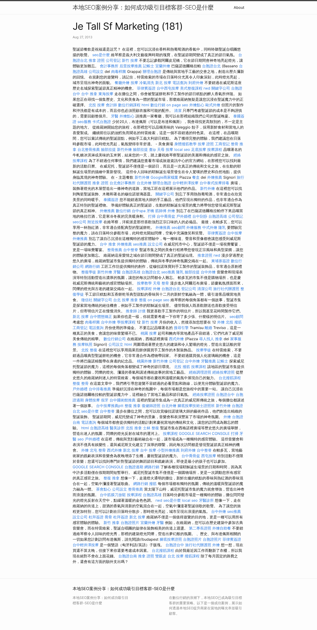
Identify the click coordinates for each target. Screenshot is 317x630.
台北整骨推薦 (89, 149)
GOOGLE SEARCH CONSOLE (204, 433)
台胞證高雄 (217, 216)
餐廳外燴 (122, 82)
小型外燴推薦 (168, 450)
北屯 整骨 (98, 450)
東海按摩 (105, 93)
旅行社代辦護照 (226, 288)
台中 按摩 (148, 450)
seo (81, 439)
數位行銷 (157, 105)
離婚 (208, 327)
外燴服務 (193, 227)
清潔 (177, 110)
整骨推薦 (114, 249)
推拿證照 (204, 255)
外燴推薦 (214, 177)
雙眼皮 (160, 556)
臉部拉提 (108, 149)
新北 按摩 (163, 82)
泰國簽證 (111, 199)
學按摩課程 (126, 322)
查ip (152, 149)
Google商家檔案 (164, 177)
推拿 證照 (97, 60)
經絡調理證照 (200, 372)
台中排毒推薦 (100, 389)
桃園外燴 (144, 361)
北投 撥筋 (234, 322)
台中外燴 (208, 272)
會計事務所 (109, 66)
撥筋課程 (192, 556)
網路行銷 (92, 266)
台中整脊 (130, 249)
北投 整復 (89, 350)
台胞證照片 (130, 522)
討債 (142, 311)
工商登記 (222, 144)
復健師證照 (151, 405)
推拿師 (131, 311)
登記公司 (188, 288)
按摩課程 (214, 149)
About (239, 7)
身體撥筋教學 (185, 144)
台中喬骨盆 (166, 216)
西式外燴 (176, 338)
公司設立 (96, 71)
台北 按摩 (121, 299)
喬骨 (108, 517)
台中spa (139, 210)
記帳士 (148, 66)
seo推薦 (140, 244)
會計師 (111, 105)
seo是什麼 (101, 54)
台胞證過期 (134, 467)
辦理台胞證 (152, 71)
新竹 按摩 (130, 60)
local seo (182, 149)
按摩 (134, 82)
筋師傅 (160, 210)
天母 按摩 (165, 149)
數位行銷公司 (115, 338)
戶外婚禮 (183, 216)
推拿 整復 (138, 299)
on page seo (177, 105)
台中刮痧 (199, 216)
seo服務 (84, 121)
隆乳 (222, 227)
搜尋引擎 (181, 327)
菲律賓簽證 (146, 88)
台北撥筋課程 (230, 377)
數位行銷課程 (129, 105)
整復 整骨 (81, 383)
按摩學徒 (203, 350)
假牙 (104, 400)
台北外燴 (144, 183)
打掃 (151, 216)
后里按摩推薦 (131, 66)
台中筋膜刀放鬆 (113, 494)
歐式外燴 (212, 105)
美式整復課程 (191, 88)
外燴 (171, 210)
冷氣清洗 (146, 82)
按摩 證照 (206, 144)
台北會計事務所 (123, 183)
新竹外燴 (124, 149)
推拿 (219, 338)
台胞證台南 (127, 556)
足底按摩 (198, 149)
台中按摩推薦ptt (109, 405)
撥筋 (153, 483)
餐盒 (196, 177)
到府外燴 (195, 82)
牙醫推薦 (208, 361)
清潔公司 (204, 288)
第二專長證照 (200, 528)
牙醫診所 (206, 500)
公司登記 (113, 60)
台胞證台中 (225, 394)
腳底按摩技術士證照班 (196, 405)
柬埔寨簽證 (220, 260)
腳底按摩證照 (171, 539)
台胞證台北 (211, 66)
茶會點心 (103, 489)
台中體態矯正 (101, 316)
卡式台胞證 (101, 121)
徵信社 (86, 299)
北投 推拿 (134, 428)
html (145, 105)
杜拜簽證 (96, 517)
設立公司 (155, 244)
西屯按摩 (208, 455)
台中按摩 (234, 233)
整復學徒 (88, 272)
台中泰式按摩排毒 (214, 183)
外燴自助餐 (221, 528)
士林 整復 (151, 428)
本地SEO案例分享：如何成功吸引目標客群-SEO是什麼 (143, 7)
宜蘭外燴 (162, 66)
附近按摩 (94, 222)
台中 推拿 (89, 93)
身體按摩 (92, 400)
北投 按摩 (97, 105)
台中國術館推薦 (123, 400)
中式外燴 (209, 227)
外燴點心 (196, 105)
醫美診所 (117, 428)
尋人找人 (206, 338)
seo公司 (79, 222)
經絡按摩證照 (223, 372)
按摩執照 (85, 344)
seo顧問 (178, 227)
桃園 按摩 (149, 333)
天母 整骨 (161, 283)
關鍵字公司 (220, 88)
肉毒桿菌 (118, 71)
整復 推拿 (133, 405)
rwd (207, 88)
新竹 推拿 (112, 522)
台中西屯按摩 (168, 88)
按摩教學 (144, 283)
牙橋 (150, 210)
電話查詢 (179, 82)
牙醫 (114, 116)
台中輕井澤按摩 (185, 183)
